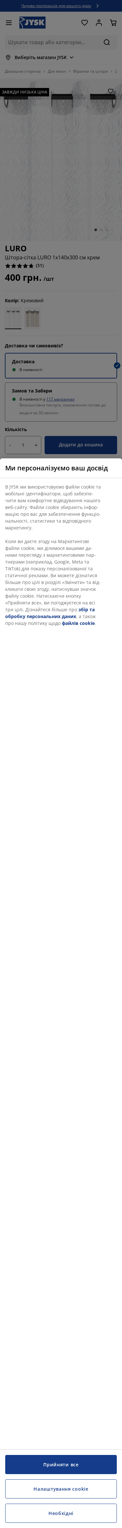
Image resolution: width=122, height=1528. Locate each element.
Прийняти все (60, 1464)
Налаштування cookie (61, 1489)
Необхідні (61, 1513)
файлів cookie (78, 623)
